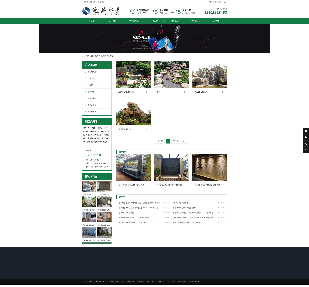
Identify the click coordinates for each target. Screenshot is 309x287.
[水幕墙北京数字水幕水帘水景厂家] (101, 11)
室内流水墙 (92, 112)
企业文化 (174, 276)
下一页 (175, 141)
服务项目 (174, 279)
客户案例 (175, 21)
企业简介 (174, 273)
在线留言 (174, 282)
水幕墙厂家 (157, 282)
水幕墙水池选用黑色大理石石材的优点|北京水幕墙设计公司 (141, 203)
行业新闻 (157, 276)
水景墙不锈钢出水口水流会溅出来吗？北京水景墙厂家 (193, 213)
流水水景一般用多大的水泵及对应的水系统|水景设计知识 (194, 218)
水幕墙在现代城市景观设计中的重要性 (187, 223)
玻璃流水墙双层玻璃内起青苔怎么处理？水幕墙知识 (138, 208)
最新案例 (140, 268)
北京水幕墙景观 (142, 273)
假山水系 (110, 56)
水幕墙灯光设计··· (108, 273)
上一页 (160, 141)
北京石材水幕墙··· (91, 273)
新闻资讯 (196, 21)
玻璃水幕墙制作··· (91, 279)
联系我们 (218, 2)
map (225, 2)
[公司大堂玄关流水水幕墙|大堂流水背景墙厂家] (171, 167)
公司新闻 (157, 273)
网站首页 (92, 21)
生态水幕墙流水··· (91, 282)
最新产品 (89, 268)
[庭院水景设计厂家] (133, 74)
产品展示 (154, 21)
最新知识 (106, 268)
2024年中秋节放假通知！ (182, 203)
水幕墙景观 (134, 21)
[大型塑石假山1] (209, 74)
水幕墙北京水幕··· (142, 276)
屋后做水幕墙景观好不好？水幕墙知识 (133, 223)
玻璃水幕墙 (92, 98)
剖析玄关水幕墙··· (108, 279)
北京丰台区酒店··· (142, 279)
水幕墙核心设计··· (108, 276)
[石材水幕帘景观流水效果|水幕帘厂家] (133, 167)
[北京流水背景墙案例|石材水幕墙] (209, 167)
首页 (210, 2)
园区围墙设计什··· (108, 282)
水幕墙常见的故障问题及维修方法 (185, 208)
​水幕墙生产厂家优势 (126, 213)
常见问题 (157, 279)
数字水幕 (91, 78)
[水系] (171, 74)
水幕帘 (90, 85)
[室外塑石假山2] (133, 112)
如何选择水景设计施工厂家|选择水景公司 (134, 218)
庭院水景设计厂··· (91, 276)
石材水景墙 (92, 105)
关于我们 (113, 21)
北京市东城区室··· (142, 282)
